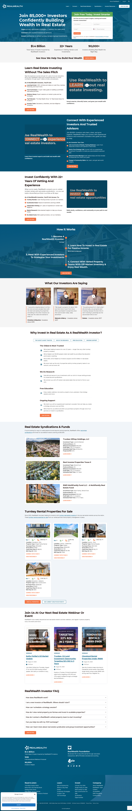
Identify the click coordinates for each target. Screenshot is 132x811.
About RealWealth (98, 785)
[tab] (66, 697)
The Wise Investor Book (32, 785)
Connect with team (32, 554)
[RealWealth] (12, 6)
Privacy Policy (23, 808)
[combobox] (94, 29)
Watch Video (89, 58)
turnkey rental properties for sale (38, 517)
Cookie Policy (97, 795)
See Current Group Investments (54, 602)
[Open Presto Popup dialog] (87, 85)
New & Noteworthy (62, 785)
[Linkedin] (79, 766)
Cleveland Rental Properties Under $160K (92, 657)
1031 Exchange (61, 795)
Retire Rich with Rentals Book (33, 787)
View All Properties (33, 602)
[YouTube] (76, 766)
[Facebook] (68, 766)
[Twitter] (74, 766)
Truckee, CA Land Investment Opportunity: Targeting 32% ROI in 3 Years (65, 660)
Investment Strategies (63, 791)
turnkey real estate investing (67, 515)
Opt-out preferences (15, 808)
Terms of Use (96, 803)
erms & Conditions (100, 36)
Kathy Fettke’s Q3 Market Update (37, 657)
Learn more (66, 454)
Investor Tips (61, 793)
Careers (95, 789)
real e (82, 430)
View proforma (31, 556)
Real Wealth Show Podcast (32, 791)
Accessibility (96, 791)
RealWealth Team (98, 787)
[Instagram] (71, 766)
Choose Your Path (80, 785)
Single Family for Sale (81, 787)
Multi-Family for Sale (81, 789)
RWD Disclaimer (97, 793)
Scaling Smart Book (30, 789)
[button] (34, 794)
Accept (19, 805)
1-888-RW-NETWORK (43, 803)
